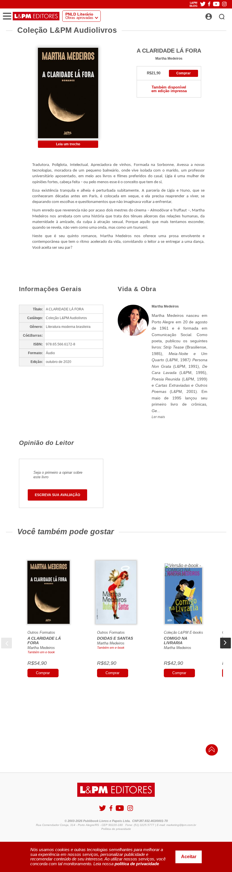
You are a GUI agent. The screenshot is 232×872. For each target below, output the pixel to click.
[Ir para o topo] (210, 750)
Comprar (183, 73)
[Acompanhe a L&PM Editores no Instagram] (224, 4)
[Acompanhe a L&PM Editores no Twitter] (202, 4)
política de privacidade (137, 863)
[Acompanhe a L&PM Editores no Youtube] (216, 4)
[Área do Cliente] (214, 15)
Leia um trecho (68, 144)
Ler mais (158, 417)
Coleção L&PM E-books (183, 632)
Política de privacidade (116, 828)
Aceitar (188, 856)
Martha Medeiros (168, 58)
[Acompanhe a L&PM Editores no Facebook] (209, 4)
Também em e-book (41, 652)
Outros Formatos (41, 632)
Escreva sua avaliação (57, 495)
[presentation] (6, 643)
